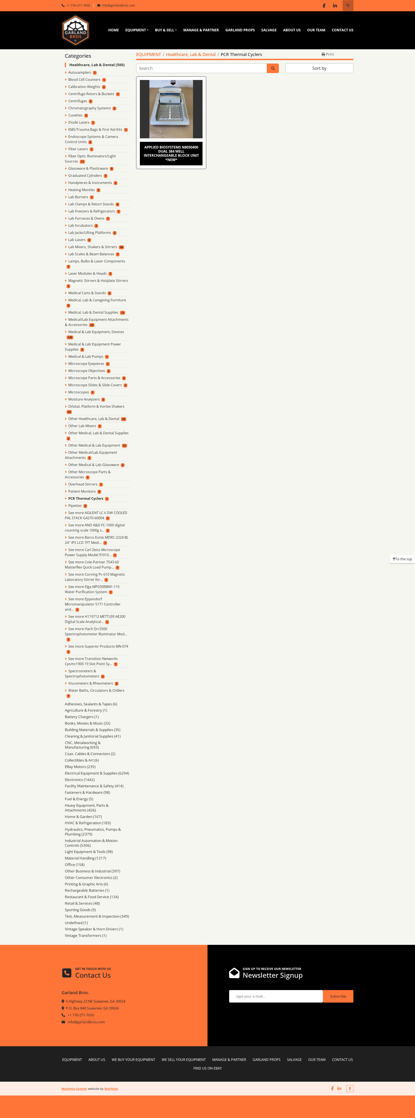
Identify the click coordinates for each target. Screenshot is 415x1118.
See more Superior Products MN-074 (98, 646)
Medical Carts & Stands (87, 293)
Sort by (319, 68)
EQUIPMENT (135, 30)
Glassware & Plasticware (88, 168)
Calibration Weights (84, 86)
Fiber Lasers (78, 149)
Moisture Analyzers (84, 399)
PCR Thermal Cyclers (85, 498)
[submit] (273, 68)
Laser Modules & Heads (87, 273)
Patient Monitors (82, 491)
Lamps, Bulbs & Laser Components (96, 261)
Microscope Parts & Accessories (94, 377)
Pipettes (75, 505)
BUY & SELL (164, 30)
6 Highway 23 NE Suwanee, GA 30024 (95, 1001)
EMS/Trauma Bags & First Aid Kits (95, 129)
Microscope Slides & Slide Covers (95, 385)
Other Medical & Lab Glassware (93, 464)
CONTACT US (342, 30)
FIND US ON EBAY (207, 1068)
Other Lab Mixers (82, 425)
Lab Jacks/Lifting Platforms (89, 232)
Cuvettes (75, 115)
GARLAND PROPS (240, 30)
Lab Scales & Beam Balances (91, 254)
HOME (113, 30)
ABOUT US (292, 30)
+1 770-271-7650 (78, 5)
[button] (136, 30)
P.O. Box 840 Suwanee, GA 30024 (92, 1008)
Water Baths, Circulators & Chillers (96, 690)
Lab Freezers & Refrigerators (91, 211)
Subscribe (338, 996)
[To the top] (349, 1088)
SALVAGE (269, 30)
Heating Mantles (81, 189)
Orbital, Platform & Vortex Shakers (96, 406)
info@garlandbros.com (118, 5)
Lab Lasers (77, 239)
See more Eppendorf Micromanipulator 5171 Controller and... (93, 604)
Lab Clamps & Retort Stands (91, 204)
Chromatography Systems (89, 108)
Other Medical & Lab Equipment (94, 445)
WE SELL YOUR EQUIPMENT (184, 1059)
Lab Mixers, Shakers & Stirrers (92, 246)
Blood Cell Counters (84, 79)
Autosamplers (79, 72)
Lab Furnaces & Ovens (86, 218)
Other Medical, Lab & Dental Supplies (98, 433)
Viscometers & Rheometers (90, 683)
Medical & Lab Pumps (85, 356)
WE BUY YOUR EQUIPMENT (133, 1059)
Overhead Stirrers (82, 484)
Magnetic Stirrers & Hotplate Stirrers (98, 280)
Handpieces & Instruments (90, 182)
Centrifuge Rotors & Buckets (91, 93)
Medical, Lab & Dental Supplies (93, 312)
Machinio (111, 1089)
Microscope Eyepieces (86, 363)
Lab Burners (78, 197)
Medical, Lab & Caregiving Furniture (97, 300)
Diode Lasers (78, 122)
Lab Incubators (80, 225)
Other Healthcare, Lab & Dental (93, 418)
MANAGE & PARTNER (201, 30)
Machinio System (74, 1089)
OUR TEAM (316, 30)
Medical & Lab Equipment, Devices (96, 331)
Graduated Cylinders (85, 175)
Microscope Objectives (86, 370)
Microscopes (78, 392)
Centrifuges (77, 101)
